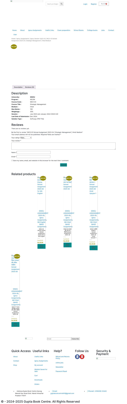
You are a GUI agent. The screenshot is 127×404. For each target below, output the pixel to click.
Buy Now (41, 246)
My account (38, 365)
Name (14, 152)
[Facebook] (77, 356)
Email (13, 157)
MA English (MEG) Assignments (41, 224)
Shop (15, 365)
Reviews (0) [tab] (29, 87)
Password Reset (61, 371)
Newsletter (59, 367)
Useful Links (49, 30)
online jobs (59, 363)
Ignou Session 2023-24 (37, 38)
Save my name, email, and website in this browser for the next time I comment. (41, 160)
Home (14, 30)
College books (92, 30)
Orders (36, 384)
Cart (36, 375)
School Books (78, 30)
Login (85, 4)
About (22, 30)
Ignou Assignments (35, 30)
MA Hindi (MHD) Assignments (68, 224)
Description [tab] (18, 87)
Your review (16, 141)
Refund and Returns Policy (62, 357)
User (15, 34)
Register (94, 4)
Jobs (103, 30)
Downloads (38, 380)
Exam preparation (64, 30)
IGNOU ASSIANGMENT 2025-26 (42, 213)
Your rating (15, 138)
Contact (111, 30)
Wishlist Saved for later (40, 370)
